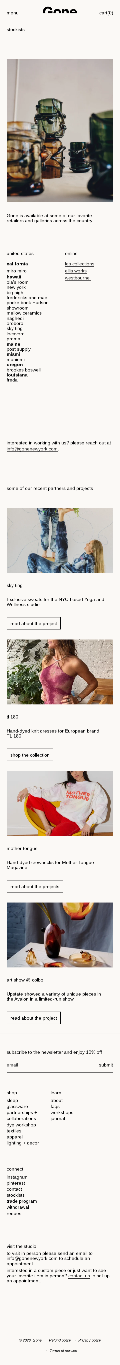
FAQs (55, 1106)
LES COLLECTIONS (79, 263)
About (57, 1100)
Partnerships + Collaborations (22, 1115)
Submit (106, 1065)
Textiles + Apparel (16, 1133)
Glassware (17, 1106)
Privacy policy (89, 1340)
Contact (14, 1189)
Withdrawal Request (18, 1210)
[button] (13, 9)
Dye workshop (21, 1124)
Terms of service (63, 1351)
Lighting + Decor (23, 1142)
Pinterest (16, 1183)
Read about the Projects (34, 886)
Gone (37, 1340)
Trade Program (22, 1201)
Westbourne (78, 277)
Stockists (16, 1195)
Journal (58, 1118)
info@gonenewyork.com (32, 448)
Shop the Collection (30, 755)
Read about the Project (33, 623)
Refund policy (60, 1340)
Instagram (17, 1177)
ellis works (76, 270)
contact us (79, 1275)
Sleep (12, 1100)
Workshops (62, 1112)
